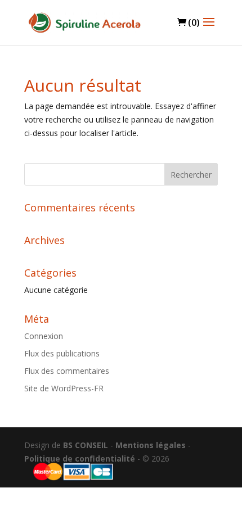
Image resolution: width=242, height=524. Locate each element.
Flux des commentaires (66, 370)
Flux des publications (62, 353)
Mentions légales (150, 445)
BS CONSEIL (85, 445)
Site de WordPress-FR (64, 388)
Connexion (43, 336)
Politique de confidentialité (79, 458)
